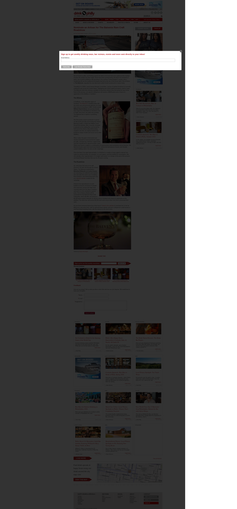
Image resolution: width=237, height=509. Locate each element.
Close (181, 51)
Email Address (65, 57)
